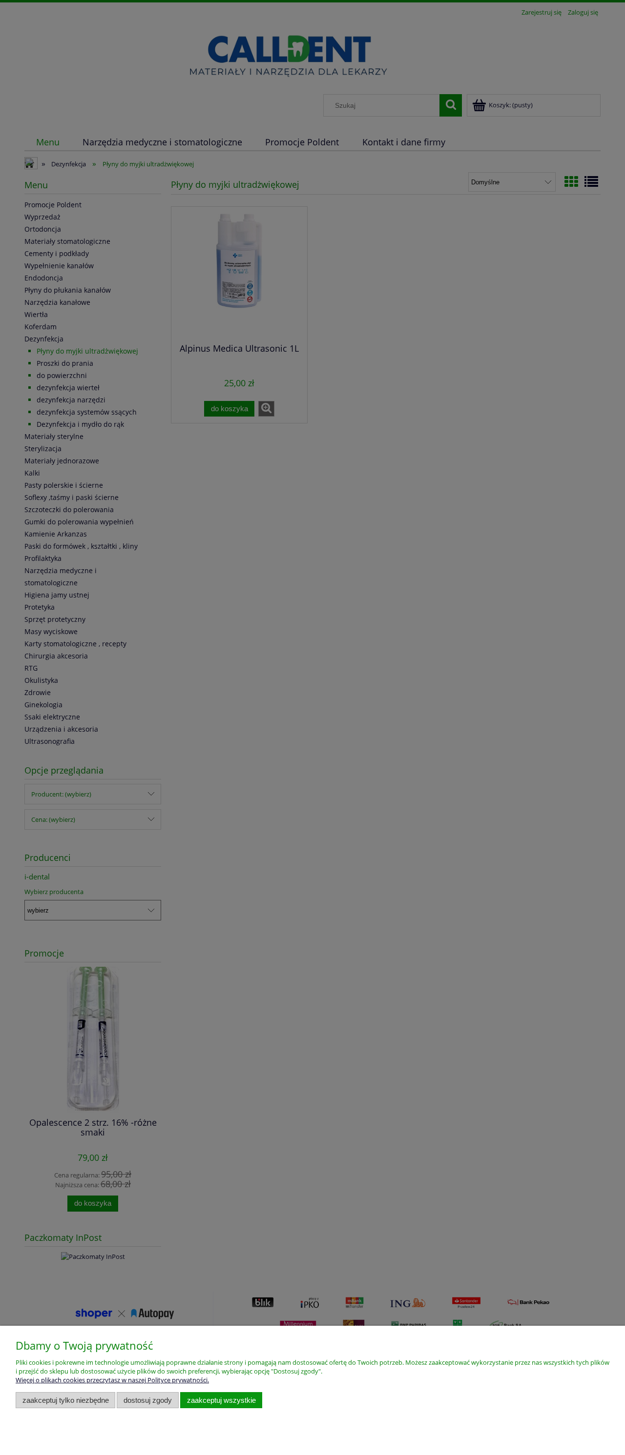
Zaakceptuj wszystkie (221, 1400)
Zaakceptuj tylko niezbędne (65, 1400)
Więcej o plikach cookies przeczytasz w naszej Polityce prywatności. (112, 1379)
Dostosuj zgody (148, 1400)
